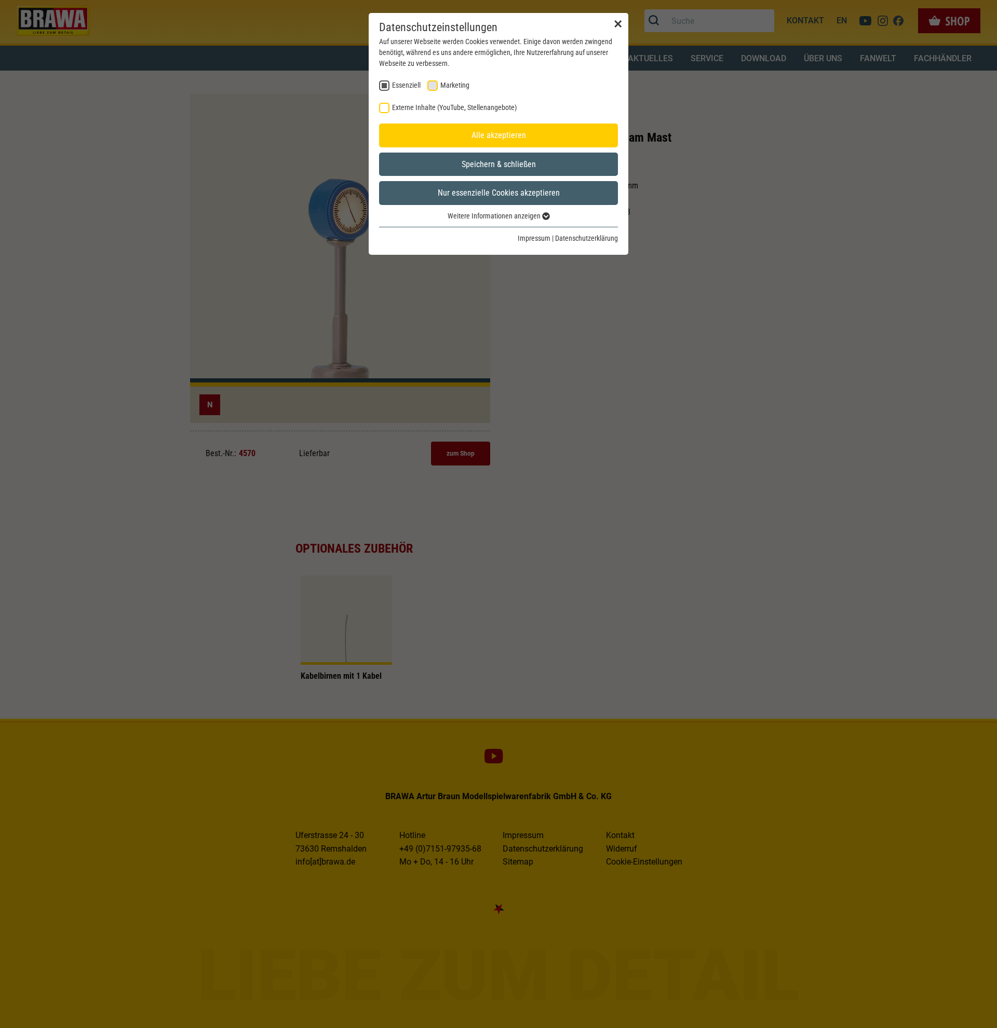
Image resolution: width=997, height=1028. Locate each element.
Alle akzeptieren (498, 135)
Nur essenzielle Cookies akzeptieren (499, 193)
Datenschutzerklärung (586, 238)
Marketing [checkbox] (454, 85)
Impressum (534, 238)
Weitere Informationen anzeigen (495, 216)
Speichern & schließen (499, 164)
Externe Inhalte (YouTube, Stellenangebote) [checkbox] (454, 107)
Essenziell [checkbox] (406, 85)
